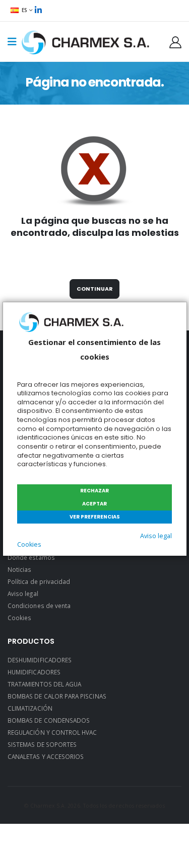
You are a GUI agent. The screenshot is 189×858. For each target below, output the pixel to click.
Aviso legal (156, 536)
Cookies (29, 544)
